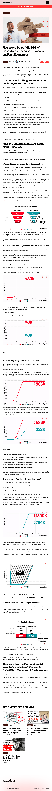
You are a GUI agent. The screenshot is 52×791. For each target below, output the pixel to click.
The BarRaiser (39, 781)
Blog (32, 781)
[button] (47, 2)
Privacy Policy (36, 788)
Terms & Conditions (45, 788)
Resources (47, 781)
